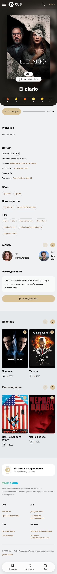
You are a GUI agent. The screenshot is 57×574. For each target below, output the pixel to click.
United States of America (20, 163)
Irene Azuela (22, 257)
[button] (52, 245)
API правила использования (37, 517)
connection (41, 221)
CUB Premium (7, 535)
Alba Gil (28, 178)
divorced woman (25, 221)
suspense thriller (10, 233)
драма (18, 194)
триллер (7, 194)
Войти (52, 4)
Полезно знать (8, 531)
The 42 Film (8, 207)
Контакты (6, 512)
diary (5, 221)
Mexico (33, 163)
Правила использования (41, 531)
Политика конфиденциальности (39, 536)
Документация (36, 512)
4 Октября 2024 (21, 168)
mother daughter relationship (30, 227)
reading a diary (9, 227)
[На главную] (15, 4)
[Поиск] (43, 4)
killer (13, 221)
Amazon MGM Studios (26, 207)
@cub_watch (7, 554)
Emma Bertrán (19, 178)
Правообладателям (10, 516)
